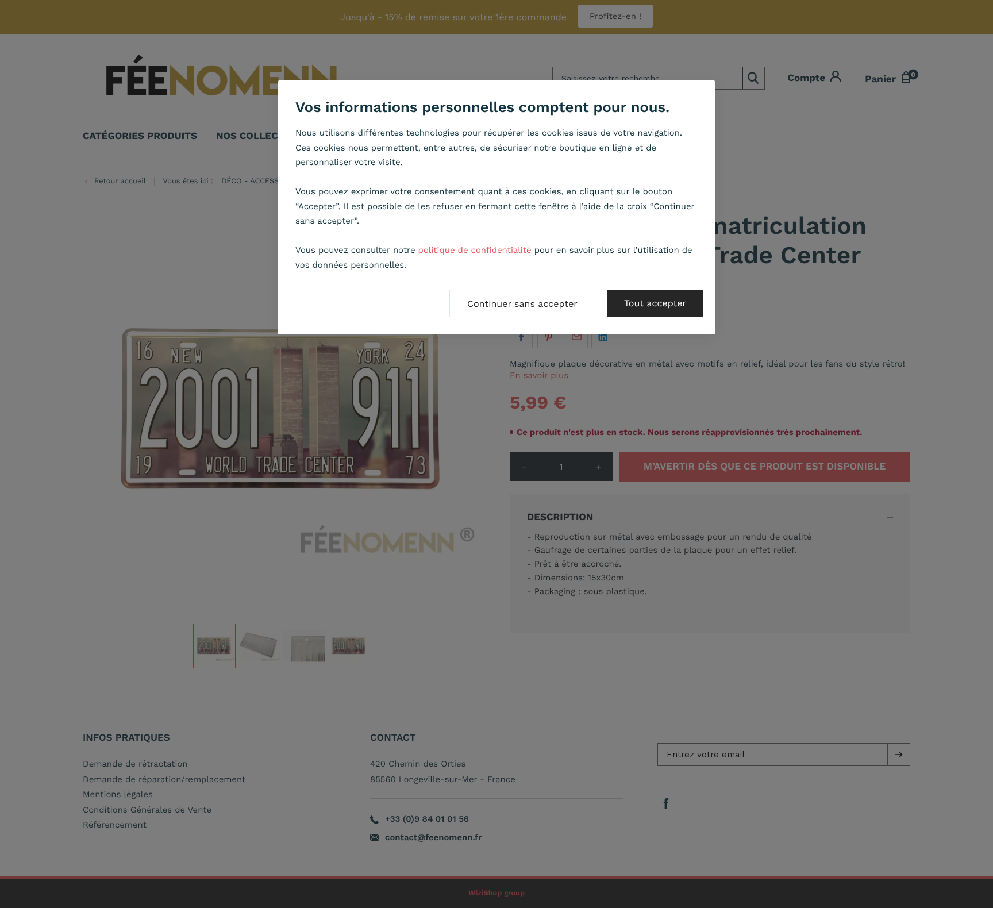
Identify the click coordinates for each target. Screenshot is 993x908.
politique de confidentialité (475, 250)
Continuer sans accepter (522, 303)
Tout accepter (655, 303)
